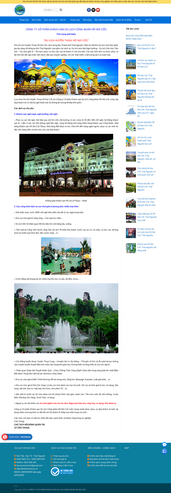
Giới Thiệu (36, 20)
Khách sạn (75, 20)
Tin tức (137, 20)
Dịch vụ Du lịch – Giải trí (55, 20)
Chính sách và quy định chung (103, 462)
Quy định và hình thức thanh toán (104, 459)
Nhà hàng (87, 20)
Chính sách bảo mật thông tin (102, 456)
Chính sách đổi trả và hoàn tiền (103, 465)
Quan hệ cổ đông (123, 20)
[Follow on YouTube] (98, 10)
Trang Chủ (24, 20)
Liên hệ (148, 20)
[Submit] (61, 10)
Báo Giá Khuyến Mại (104, 20)
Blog (16, 486)
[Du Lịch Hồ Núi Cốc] (26, 10)
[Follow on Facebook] (89, 10)
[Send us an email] (93, 10)
